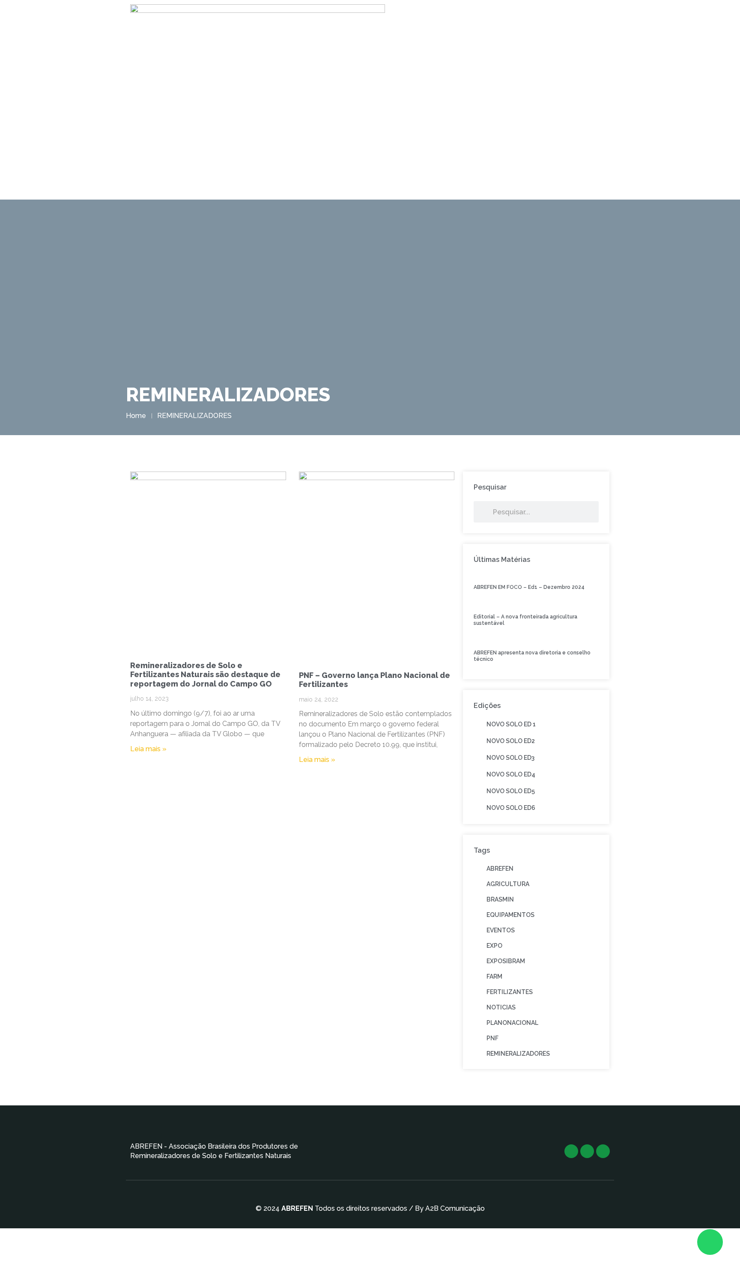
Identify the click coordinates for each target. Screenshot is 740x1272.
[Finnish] (556, 131)
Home (206, 131)
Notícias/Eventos (427, 131)
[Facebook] (587, 1151)
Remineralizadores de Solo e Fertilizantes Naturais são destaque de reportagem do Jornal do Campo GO (205, 674)
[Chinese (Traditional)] (540, 131)
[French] (564, 131)
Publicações (361, 131)
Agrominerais (302, 131)
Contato (488, 131)
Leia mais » (148, 749)
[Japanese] (587, 131)
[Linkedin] (603, 1151)
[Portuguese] (594, 131)
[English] (548, 131)
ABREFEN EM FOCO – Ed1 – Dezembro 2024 (529, 587)
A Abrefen (248, 131)
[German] (571, 131)
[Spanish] (602, 131)
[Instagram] (571, 1151)
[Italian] (579, 131)
